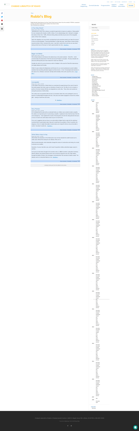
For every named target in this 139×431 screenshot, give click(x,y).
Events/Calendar (94, 5)
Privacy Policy (77, 421)
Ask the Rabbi (117, 1)
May (97, 106)
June (97, 105)
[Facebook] (67, 425)
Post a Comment (63, 49)
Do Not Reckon (95, 87)
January (97, 112)
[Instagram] (71, 425)
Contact (130, 1)
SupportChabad (114, 5)
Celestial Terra (95, 76)
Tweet (79, 48)
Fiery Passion (36, 109)
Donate (131, 5)
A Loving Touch (95, 83)
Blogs (32, 13)
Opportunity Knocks (96, 88)
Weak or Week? (95, 94)
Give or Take (94, 91)
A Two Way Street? (37, 28)
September (98, 119)
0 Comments (74, 49)
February (97, 111)
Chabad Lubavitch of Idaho (25, 6)
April (97, 108)
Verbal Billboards (95, 84)
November (98, 116)
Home (108, 1)
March (97, 109)
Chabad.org (66, 421)
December (98, 115)
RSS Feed (94, 408)
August (97, 102)
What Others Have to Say (39, 134)
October (97, 117)
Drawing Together (95, 95)
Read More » (66, 45)
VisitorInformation (121, 5)
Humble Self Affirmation (96, 77)
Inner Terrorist (94, 92)
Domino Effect (95, 79)
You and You (94, 80)
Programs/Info (105, 5)
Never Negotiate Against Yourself (98, 90)
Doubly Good (94, 81)
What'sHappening (83, 5)
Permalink (69, 49)
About (111, 1)
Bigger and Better (37, 53)
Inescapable (35, 82)
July (96, 104)
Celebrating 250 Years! (96, 86)
